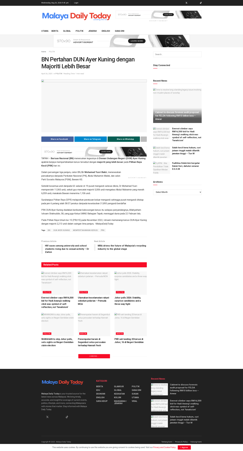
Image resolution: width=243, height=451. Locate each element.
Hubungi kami (196, 442)
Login (76, 3)
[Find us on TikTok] (201, 3)
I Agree (184, 447)
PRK (102, 230)
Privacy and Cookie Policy (164, 447)
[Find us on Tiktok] (67, 417)
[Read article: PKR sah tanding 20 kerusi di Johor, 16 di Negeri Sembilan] (130, 324)
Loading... (94, 356)
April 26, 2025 (46, 74)
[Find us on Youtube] (197, 3)
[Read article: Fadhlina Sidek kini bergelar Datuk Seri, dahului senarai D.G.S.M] (161, 168)
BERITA (54, 31)
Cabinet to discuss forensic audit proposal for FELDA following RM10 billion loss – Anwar (177, 115)
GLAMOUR (119, 386)
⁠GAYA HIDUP (102, 401)
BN (49, 230)
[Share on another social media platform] (144, 139)
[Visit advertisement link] (159, 15)
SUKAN (135, 394)
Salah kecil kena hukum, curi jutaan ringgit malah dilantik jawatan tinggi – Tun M (186, 150)
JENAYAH (92, 31)
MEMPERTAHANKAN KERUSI (85, 230)
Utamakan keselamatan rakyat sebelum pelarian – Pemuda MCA (93, 300)
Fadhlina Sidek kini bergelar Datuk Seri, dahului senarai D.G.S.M (186, 166)
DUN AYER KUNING (62, 230)
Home (43, 52)
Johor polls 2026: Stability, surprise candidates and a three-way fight (127, 300)
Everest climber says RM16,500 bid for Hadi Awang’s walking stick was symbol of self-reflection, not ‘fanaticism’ (186, 134)
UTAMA (44, 31)
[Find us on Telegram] (190, 3)
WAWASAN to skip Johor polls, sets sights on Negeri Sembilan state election (57, 342)
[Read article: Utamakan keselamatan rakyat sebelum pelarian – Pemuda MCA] (94, 283)
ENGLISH (106, 31)
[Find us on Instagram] (193, 3)
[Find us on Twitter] (186, 3)
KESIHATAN (119, 394)
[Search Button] (201, 31)
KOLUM (117, 397)
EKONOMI (100, 394)
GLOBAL (67, 31)
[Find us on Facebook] (183, 3)
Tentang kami (166, 442)
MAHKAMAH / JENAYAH (120, 402)
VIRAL (134, 401)
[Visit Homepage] (76, 16)
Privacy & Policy (181, 442)
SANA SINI (119, 31)
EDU (98, 390)
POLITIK (79, 31)
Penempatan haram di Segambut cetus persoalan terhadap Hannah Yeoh (91, 342)
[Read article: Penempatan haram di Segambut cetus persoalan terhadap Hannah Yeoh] (94, 324)
